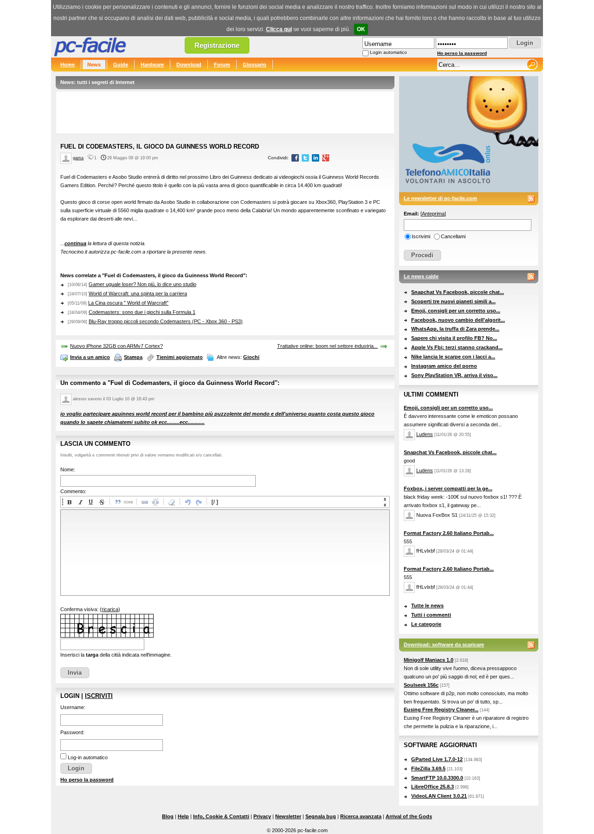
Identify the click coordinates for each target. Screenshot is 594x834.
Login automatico (388, 52)
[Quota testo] (117, 502)
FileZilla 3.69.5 (428, 768)
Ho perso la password (462, 53)
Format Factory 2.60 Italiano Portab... (449, 533)
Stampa (133, 357)
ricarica (110, 609)
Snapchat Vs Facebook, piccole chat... (457, 292)
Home (67, 64)
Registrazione (216, 45)
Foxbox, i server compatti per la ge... (448, 488)
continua (75, 243)
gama (78, 158)
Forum (222, 64)
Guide (120, 64)
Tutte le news (427, 605)
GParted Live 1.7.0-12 (437, 759)
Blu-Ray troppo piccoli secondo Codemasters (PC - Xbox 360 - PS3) (166, 321)
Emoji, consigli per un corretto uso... (455, 310)
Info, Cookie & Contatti (221, 816)
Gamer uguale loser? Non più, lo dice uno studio (142, 284)
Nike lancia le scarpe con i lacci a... (453, 356)
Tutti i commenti (431, 615)
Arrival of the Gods (409, 816)
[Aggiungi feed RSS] (531, 198)
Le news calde (421, 276)
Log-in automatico (88, 757)
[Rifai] (198, 502)
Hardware (152, 64)
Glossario (254, 64)
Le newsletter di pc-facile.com (440, 198)
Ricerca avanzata (360, 816)
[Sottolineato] (90, 502)
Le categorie (426, 624)
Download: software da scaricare (444, 644)
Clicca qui (279, 29)
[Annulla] (187, 502)
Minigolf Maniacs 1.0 (428, 660)
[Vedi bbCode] (214, 502)
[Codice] (128, 502)
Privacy (262, 816)
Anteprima (433, 213)
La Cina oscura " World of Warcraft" (128, 303)
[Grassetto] (69, 502)
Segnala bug (320, 816)
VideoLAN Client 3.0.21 (439, 796)
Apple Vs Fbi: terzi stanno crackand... (457, 347)
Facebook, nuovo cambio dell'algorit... (458, 320)
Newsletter (288, 816)
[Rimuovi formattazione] (171, 502)
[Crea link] (144, 502)
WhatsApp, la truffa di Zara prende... (455, 329)
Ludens (424, 434)
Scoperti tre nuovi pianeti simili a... (453, 301)
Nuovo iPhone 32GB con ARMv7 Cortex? (116, 346)
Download (188, 64)
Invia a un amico (90, 357)
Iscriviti (99, 695)
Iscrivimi (421, 236)
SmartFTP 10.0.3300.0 (437, 778)
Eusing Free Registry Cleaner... (441, 709)
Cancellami (453, 236)
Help (183, 816)
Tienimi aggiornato (179, 357)
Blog (168, 816)
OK (361, 29)
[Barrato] (101, 502)
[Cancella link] (155, 502)
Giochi (251, 357)
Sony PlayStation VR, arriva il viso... (454, 375)
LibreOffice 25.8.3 (432, 786)
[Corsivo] (79, 502)
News (94, 64)
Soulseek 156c (421, 685)
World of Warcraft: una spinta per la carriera (138, 293)
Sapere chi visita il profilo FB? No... (454, 338)
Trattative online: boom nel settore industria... (327, 346)
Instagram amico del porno (444, 366)
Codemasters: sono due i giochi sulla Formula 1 (142, 312)
